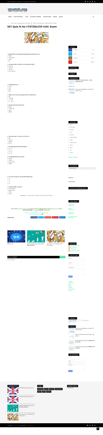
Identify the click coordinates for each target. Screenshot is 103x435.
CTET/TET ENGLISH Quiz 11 (26, 396)
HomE (70, 356)
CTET (12, 23)
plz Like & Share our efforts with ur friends (35, 212)
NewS (70, 286)
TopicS (70, 281)
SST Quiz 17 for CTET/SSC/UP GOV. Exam (54, 244)
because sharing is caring (36, 214)
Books (71, 129)
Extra (61, 16)
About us (13, 1)
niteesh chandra (74, 250)
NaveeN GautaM (74, 245)
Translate (73, 322)
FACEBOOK (75, 49)
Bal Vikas (72, 127)
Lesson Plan (73, 142)
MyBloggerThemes (30, 425)
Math (71, 145)
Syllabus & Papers (35, 16)
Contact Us (71, 86)
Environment (73, 137)
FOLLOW (92, 53)
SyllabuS (70, 283)
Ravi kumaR (73, 247)
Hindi (71, 139)
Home (8, 1)
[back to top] (98, 429)
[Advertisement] (68, 9)
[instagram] (92, 1)
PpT (69, 284)
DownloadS (33, 1)
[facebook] (85, 1)
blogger (62, 257)
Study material (18, 16)
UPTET (34, 23)
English (72, 134)
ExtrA (69, 290)
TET (31, 23)
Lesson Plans (47, 16)
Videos (55, 16)
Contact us (19, 1)
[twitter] (87, 1)
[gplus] (95, 1)
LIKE (93, 49)
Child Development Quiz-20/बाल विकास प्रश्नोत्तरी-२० (35, 244)
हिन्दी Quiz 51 (10, 244)
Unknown (72, 249)
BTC (71, 124)
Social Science (21, 23)
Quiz (26, 16)
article (48, 391)
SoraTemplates (15, 425)
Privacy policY (26, 1)
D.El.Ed (51, 389)
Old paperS (71, 289)
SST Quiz (27, 23)
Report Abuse (73, 157)
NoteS (70, 287)
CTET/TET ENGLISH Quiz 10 (26, 388)
